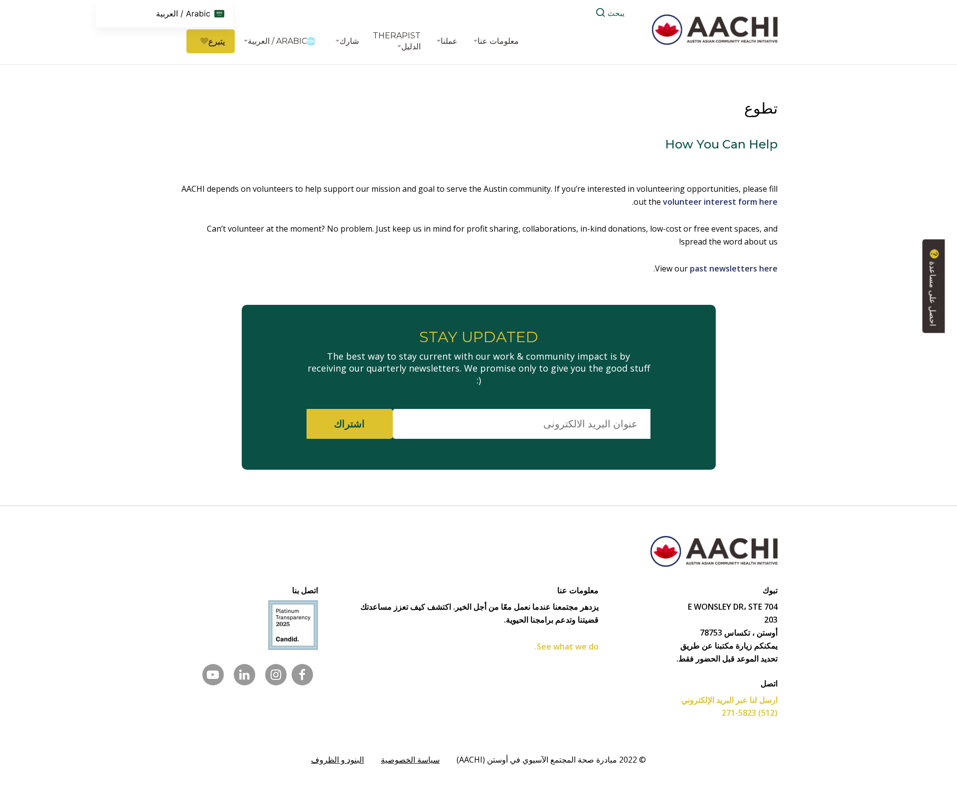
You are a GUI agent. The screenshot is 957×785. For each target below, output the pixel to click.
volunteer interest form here (720, 201)
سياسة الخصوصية (410, 759)
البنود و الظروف (337, 759)
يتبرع (216, 41)
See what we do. (567, 646)
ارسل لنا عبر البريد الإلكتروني (729, 699)
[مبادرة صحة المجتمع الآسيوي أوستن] (715, 28)
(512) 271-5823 (750, 712)
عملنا (449, 41)
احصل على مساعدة (933, 292)
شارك (349, 41)
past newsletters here (734, 268)
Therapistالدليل (397, 41)
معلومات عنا (498, 41)
